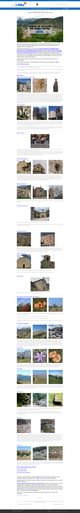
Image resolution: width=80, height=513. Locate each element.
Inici (50, 0)
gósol (60, 501)
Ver (21, 511)
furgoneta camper (57, 501)
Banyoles (49, 51)
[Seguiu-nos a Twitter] (60, 4)
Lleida (62, 501)
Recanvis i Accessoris (39, 8)
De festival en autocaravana (57, 504)
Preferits (53, 0)
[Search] (30, 8)
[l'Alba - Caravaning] (19, 4)
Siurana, (45, 51)
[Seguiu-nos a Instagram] (58, 4)
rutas (44, 502)
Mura (34, 52)
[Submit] (37, 4)
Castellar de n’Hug (27, 52)
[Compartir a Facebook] (38, 498)
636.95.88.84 (35, 490)
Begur (35, 50)
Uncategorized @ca (44, 11)
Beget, (54, 51)
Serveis (44, 8)
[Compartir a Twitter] (40, 498)
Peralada (28, 51)
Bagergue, (30, 50)
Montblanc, (40, 50)
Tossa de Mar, (24, 50)
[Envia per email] (41, 498)
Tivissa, (45, 50)
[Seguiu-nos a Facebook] (57, 4)
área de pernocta (43, 501)
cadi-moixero (50, 501)
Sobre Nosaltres (57, 0)
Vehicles (33, 8)
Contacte (63, 0)
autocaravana (47, 501)
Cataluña (54, 501)
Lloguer (48, 8)
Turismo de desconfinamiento (37, 11)
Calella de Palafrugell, (53, 50)
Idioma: (66, 0)
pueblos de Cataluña (40, 502)
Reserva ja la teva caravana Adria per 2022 (24, 504)
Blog (60, 0)
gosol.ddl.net (26, 495)
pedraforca (36, 502)
